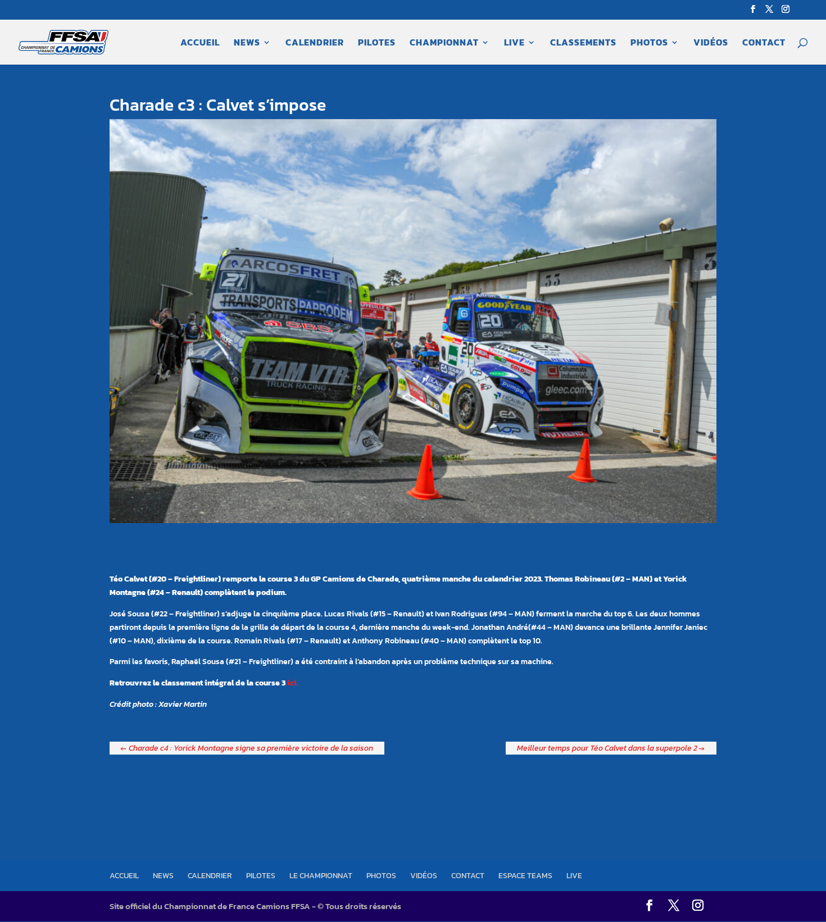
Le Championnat (320, 876)
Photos (649, 43)
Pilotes (377, 43)
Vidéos (710, 43)
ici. (292, 683)
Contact (764, 43)
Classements (583, 43)
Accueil (200, 43)
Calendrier (314, 43)
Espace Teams (525, 876)
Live (514, 43)
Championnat (444, 43)
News (247, 43)
